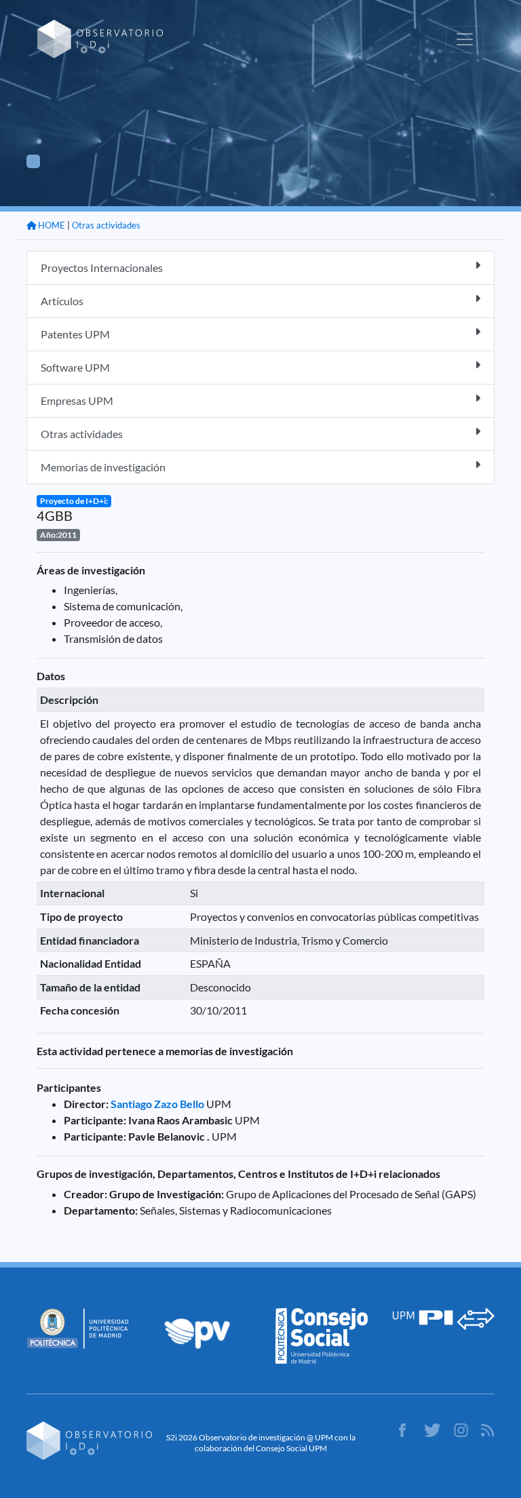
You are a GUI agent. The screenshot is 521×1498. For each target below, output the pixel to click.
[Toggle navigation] (465, 39)
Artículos (62, 300)
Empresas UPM (77, 400)
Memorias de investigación (103, 466)
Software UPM (75, 367)
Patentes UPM (75, 334)
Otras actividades (106, 225)
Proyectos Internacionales (102, 267)
